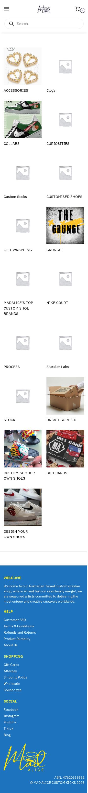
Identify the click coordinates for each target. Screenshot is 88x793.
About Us (11, 645)
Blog (7, 735)
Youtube (10, 722)
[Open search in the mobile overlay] (44, 24)
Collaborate (13, 690)
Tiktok (8, 728)
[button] (78, 9)
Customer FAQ (15, 620)
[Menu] (11, 9)
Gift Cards (11, 664)
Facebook (11, 709)
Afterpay (10, 671)
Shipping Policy (15, 677)
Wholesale (12, 683)
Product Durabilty (17, 639)
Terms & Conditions (19, 626)
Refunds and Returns (20, 632)
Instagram (11, 716)
